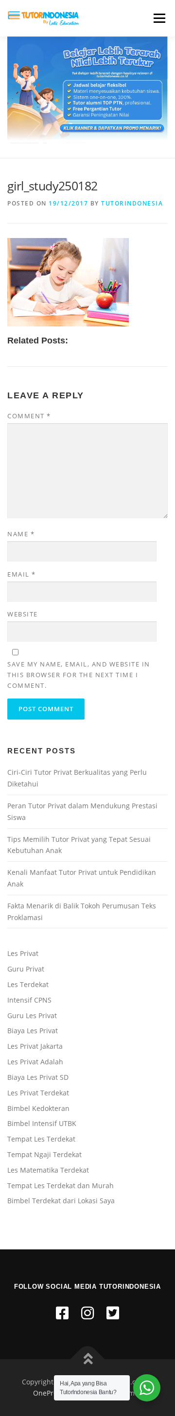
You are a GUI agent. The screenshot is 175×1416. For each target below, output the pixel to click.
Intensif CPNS (29, 1000)
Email (21, 574)
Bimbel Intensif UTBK (41, 1123)
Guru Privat (25, 968)
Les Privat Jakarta (35, 1046)
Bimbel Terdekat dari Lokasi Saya (61, 1200)
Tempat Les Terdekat (41, 1138)
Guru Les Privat (32, 1015)
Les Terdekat (28, 984)
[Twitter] (112, 1313)
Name (21, 533)
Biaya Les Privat (32, 1030)
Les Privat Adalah (35, 1061)
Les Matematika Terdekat (48, 1170)
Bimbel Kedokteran (38, 1108)
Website (22, 614)
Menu (158, 18)
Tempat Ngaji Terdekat (44, 1154)
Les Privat (22, 953)
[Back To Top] (87, 1359)
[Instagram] (87, 1313)
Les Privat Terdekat (38, 1092)
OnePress (48, 1393)
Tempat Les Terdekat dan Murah (60, 1185)
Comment (29, 415)
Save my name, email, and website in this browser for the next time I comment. (78, 675)
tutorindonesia (132, 203)
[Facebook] (62, 1313)
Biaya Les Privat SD (38, 1077)
